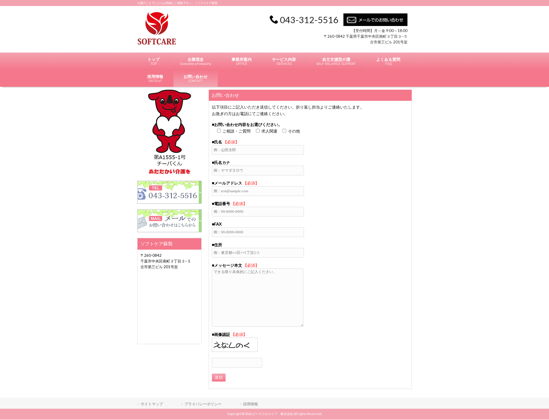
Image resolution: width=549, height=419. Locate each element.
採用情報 (250, 404)
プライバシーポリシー (203, 404)
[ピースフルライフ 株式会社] (156, 43)
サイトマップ (152, 404)
